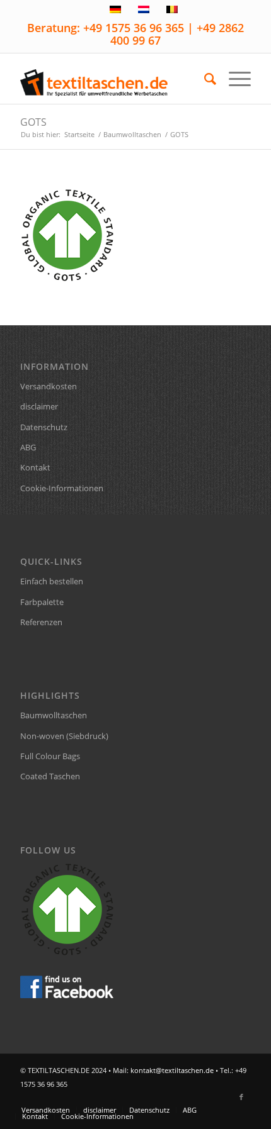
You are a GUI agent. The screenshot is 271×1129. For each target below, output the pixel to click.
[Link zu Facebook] (241, 1096)
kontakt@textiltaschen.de (172, 1070)
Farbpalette (42, 602)
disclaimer (39, 406)
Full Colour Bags (50, 756)
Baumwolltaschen (53, 715)
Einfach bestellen (51, 581)
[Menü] (233, 78)
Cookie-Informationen (61, 488)
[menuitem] (204, 78)
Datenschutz (43, 427)
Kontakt (35, 467)
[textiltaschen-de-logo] (112, 78)
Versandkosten (48, 386)
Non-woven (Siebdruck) (64, 736)
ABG (28, 447)
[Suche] (204, 78)
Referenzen (41, 622)
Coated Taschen (50, 776)
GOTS (33, 122)
